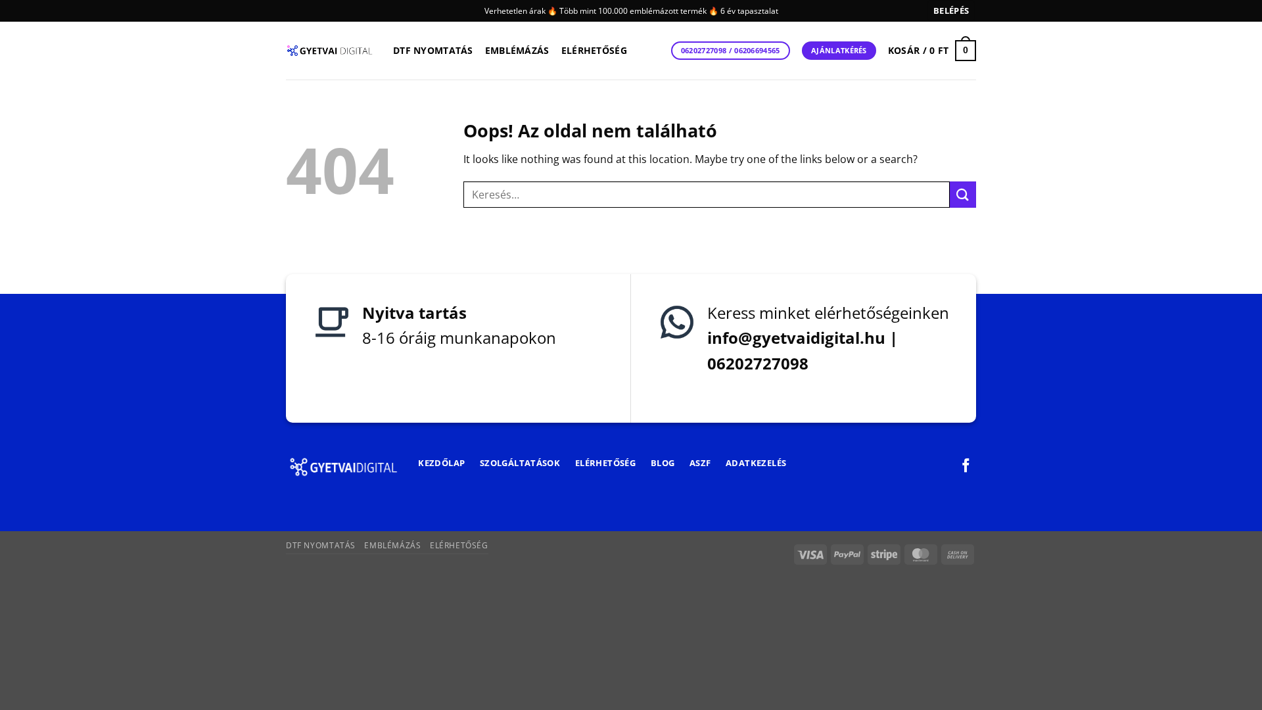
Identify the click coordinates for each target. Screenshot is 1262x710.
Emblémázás (517, 50)
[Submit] (963, 194)
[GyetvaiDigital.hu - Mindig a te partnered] (329, 50)
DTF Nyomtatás (433, 50)
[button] (951, 11)
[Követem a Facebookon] (966, 466)
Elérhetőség (594, 50)
